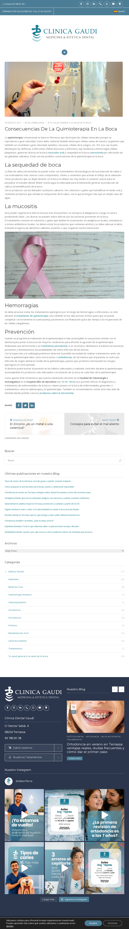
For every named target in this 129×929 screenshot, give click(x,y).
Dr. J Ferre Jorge (36, 122)
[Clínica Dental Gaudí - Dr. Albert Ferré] (64, 33)
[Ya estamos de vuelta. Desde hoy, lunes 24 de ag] (24, 815)
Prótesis (12, 625)
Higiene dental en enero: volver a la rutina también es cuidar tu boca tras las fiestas (42, 509)
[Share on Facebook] (19, 405)
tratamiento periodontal (54, 345)
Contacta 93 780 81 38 (14, 4)
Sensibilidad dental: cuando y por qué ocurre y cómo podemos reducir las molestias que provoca (48, 532)
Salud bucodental (17, 641)
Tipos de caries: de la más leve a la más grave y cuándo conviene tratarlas (38, 481)
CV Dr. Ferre (68, 381)
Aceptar (93, 923)
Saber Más (75, 758)
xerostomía (97, 152)
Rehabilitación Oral (18, 633)
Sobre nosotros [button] (22, 747)
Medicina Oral (15, 587)
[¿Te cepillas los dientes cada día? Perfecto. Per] (64, 868)
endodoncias (65, 357)
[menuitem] (119, 11)
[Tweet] (25, 405)
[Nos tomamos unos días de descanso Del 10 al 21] (64, 815)
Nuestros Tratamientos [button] (27, 757)
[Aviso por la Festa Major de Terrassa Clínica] (104, 868)
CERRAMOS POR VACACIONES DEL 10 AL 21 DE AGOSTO (26, 11)
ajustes (9, 926)
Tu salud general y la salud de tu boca (70, 122)
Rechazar (112, 923)
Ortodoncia (14, 610)
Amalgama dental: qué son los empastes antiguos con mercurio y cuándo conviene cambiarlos (47, 498)
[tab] (33, 748)
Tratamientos (15, 648)
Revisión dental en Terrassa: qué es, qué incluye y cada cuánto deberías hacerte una (42, 515)
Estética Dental (16, 571)
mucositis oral (56, 152)
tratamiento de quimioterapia (32, 315)
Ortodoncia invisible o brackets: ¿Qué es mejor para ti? (29, 520)
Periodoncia (14, 617)
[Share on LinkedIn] (32, 405)
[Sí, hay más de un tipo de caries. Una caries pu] (24, 868)
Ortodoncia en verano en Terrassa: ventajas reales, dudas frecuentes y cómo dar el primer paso (48, 492)
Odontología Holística (19, 594)
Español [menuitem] (121, 11)
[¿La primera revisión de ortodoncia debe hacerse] (104, 815)
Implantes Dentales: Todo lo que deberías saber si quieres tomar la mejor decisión (42, 526)
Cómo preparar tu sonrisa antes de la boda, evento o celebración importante (39, 486)
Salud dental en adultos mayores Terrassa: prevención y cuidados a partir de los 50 (42, 503)
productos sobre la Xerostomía (56, 393)
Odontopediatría (17, 602)
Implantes (13, 579)
